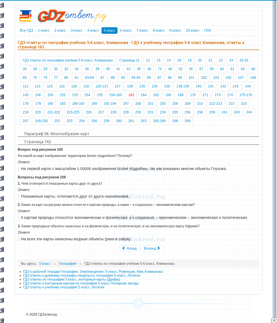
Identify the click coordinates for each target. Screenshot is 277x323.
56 (191, 69)
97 (159, 77)
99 (180, 77)
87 (102, 77)
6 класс (126, 30)
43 (128, 69)
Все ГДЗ (26, 30)
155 (100, 95)
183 (63, 103)
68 (253, 69)
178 (26, 103)
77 (56, 77)
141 (211, 86)
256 (94, 121)
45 (139, 69)
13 (158, 60)
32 (66, 69)
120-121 (101, 86)
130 (142, 86)
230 (138, 112)
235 (175, 112)
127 (118, 86)
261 (131, 121)
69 (25, 77)
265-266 (159, 121)
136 (167, 86)
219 (26, 112)
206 (175, 103)
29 (45, 69)
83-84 (89, 77)
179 (38, 103)
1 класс (44, 30)
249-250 (41, 121)
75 (45, 77)
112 (25, 86)
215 (231, 103)
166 (168, 95)
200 (138, 103)
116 (62, 86)
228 (113, 112)
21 (210, 60)
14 (169, 60)
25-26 (244, 60)
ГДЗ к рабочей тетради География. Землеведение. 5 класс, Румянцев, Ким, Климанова (93, 271)
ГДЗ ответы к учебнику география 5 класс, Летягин (63, 287)
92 (123, 77)
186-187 (78, 103)
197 (126, 103)
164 (144, 95)
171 (205, 95)
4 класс (93, 30)
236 (187, 112)
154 (87, 95)
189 (94, 103)
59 (212, 69)
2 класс (60, 30)
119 (86, 86)
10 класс (193, 30)
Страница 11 (129, 60)
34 (77, 69)
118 (74, 86)
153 (75, 95)
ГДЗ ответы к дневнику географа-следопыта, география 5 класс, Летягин (81, 275)
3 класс (76, 30)
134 (155, 86)
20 (200, 60)
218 (244, 103)
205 (163, 103)
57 (201, 69)
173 (218, 95)
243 (237, 112)
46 (149, 69)
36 (87, 69)
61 (232, 69)
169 (181, 95)
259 (107, 121)
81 (77, 77)
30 (56, 69)
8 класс (159, 30)
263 (144, 121)
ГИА (207, 30)
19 (190, 60)
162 (131, 95)
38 (97, 69)
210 (200, 103)
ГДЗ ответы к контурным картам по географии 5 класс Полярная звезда (80, 283)
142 (223, 86)
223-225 (73, 112)
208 (187, 103)
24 (231, 60)
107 (241, 77)
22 (221, 60)
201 (150, 103)
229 (126, 112)
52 (180, 69)
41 (118, 69)
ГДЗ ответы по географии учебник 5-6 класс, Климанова (68, 60)
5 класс (109, 30)
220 (38, 112)
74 (160, 69)
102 (204, 77)
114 (37, 86)
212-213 (215, 103)
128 (130, 86)
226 (89, 112)
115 (50, 86)
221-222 (53, 112)
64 (243, 69)
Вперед (150, 248)
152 (63, 95)
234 (163, 112)
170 (193, 95)
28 (35, 69)
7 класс (142, 30)
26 (25, 69)
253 (69, 121)
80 (66, 77)
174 (230, 95)
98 (170, 77)
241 (224, 112)
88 (113, 77)
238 (200, 112)
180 (50, 103)
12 (148, 60)
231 (150, 112)
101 (191, 77)
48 (170, 69)
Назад (131, 248)
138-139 (182, 86)
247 (26, 121)
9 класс (175, 30)
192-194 (110, 103)
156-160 (115, 95)
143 (235, 86)
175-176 (245, 95)
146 (38, 95)
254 (82, 121)
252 (57, 121)
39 (108, 69)
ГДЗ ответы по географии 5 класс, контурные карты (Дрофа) (71, 279)
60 (222, 69)
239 (212, 112)
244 (249, 112)
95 (149, 77)
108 (253, 77)
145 (26, 95)
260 (119, 121)
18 (179, 60)
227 (101, 112)
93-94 (136, 77)
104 (216, 77)
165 (156, 95)
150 (50, 95)
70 (35, 77)
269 (187, 121)
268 (175, 121)
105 (228, 77)
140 (198, 86)
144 (248, 86)
